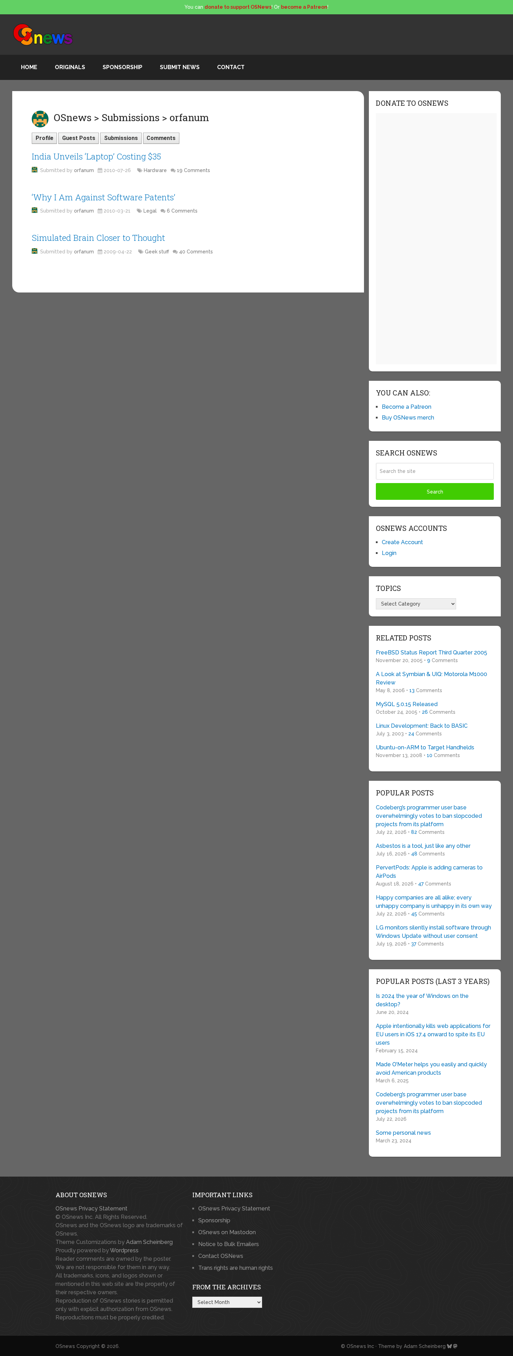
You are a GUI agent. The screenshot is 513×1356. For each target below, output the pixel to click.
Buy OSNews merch (408, 417)
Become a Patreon (406, 406)
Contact (231, 67)
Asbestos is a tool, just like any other (423, 846)
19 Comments (193, 170)
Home (29, 67)
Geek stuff (157, 251)
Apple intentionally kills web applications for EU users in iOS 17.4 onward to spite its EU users (433, 1034)
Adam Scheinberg (149, 1242)
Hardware (155, 170)
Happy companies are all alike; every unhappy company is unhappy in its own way (434, 901)
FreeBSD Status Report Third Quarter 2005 (431, 652)
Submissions (121, 138)
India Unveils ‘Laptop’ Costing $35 (96, 156)
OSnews (65, 1346)
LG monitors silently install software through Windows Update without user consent (433, 931)
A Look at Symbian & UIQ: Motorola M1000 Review (431, 678)
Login (389, 553)
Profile (44, 138)
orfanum (84, 170)
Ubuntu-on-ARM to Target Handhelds (425, 747)
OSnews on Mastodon (227, 1232)
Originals (70, 67)
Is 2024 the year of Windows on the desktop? (422, 1000)
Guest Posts (78, 138)
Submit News (180, 67)
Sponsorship (122, 67)
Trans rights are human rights (235, 1268)
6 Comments (182, 211)
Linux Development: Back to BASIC (422, 726)
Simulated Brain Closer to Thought (98, 237)
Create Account (402, 542)
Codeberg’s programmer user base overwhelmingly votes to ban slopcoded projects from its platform (429, 816)
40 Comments (196, 251)
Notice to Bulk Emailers (228, 1244)
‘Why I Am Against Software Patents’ (103, 197)
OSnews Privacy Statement (91, 1208)
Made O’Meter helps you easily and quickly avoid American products (431, 1068)
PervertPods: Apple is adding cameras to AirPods (429, 871)
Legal (150, 211)
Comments (161, 138)
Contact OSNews (220, 1256)
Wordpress (124, 1250)
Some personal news (403, 1132)
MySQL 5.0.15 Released (407, 704)
